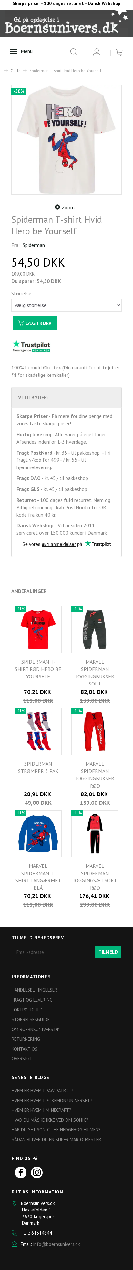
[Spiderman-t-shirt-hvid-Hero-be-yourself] (66, 140)
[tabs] (72, 53)
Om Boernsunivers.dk (36, 1029)
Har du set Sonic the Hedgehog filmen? (56, 1130)
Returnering (26, 1039)
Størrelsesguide (31, 1019)
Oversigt (22, 1059)
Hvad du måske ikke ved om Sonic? (50, 1120)
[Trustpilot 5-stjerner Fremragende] (31, 345)
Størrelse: (22, 293)
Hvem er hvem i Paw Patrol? (42, 1090)
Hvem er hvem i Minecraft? (41, 1110)
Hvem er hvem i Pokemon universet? (52, 1100)
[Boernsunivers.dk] (66, 23)
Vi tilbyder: (33, 397)
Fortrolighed (27, 1010)
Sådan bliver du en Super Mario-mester (56, 1140)
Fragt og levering (32, 1000)
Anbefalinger (28, 591)
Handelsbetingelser (34, 990)
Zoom (68, 207)
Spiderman (34, 245)
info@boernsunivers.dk (56, 1244)
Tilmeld (108, 952)
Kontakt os (24, 1049)
